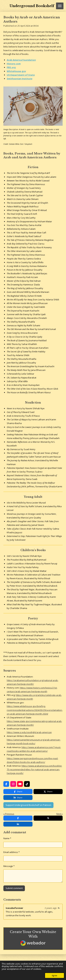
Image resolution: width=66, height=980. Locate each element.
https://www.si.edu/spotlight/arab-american (29, 732)
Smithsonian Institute (19, 78)
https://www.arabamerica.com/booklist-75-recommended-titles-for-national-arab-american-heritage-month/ (34, 769)
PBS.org (11, 67)
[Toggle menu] (59, 6)
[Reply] (58, 907)
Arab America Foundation (21, 59)
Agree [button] (54, 975)
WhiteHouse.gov (16, 71)
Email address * (11, 852)
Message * (9, 866)
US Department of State (21, 74)
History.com (14, 63)
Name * (7, 838)
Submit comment (14, 888)
